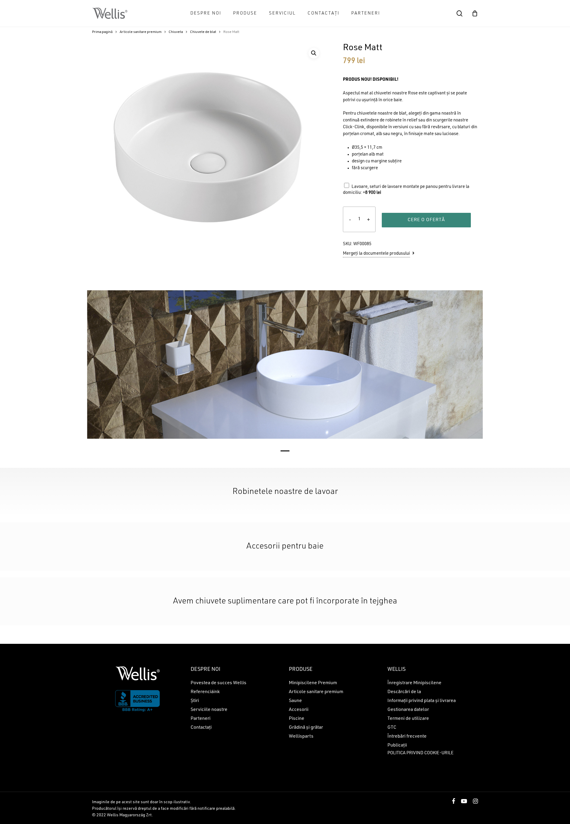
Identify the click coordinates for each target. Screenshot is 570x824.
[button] (313, 53)
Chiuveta (176, 32)
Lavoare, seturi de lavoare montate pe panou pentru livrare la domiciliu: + (406, 190)
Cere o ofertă (426, 220)
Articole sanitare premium (141, 32)
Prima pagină (102, 32)
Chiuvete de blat (203, 32)
